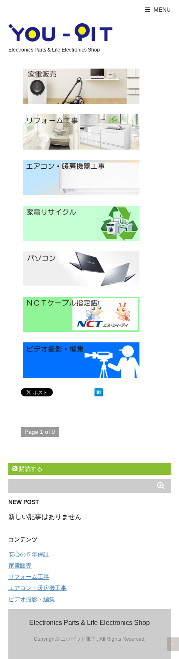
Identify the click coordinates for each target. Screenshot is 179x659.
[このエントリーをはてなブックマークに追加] (98, 392)
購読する (29, 468)
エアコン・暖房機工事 (37, 588)
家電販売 (20, 565)
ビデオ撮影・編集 (31, 599)
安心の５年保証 (28, 554)
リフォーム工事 (28, 576)
